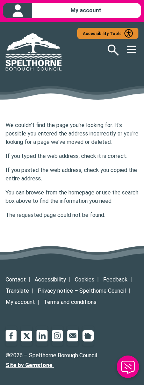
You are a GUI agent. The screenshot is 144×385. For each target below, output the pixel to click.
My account (20, 302)
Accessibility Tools (102, 33)
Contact (16, 279)
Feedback (115, 279)
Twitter (26, 336)
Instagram (57, 336)
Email (72, 336)
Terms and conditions (70, 302)
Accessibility (50, 279)
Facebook (11, 336)
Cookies (84, 279)
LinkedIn (42, 336)
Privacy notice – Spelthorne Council (82, 290)
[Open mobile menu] (128, 50)
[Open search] (109, 50)
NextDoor (88, 336)
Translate (17, 290)
